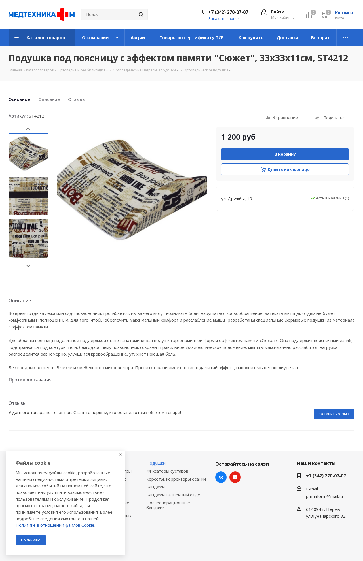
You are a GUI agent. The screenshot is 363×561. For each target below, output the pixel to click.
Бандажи (155, 487)
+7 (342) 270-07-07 (228, 12)
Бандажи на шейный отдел (174, 495)
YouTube (235, 477)
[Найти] (141, 14)
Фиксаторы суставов (167, 471)
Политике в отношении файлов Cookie (55, 525)
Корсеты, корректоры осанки (176, 479)
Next (28, 266)
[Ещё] (345, 37)
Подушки (156, 463)
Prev (28, 129)
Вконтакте (221, 477)
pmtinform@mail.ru (324, 496)
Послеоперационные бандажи (168, 505)
